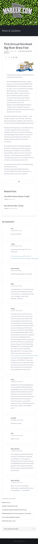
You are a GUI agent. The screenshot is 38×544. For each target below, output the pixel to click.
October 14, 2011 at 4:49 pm (16, 451)
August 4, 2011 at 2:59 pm (16, 270)
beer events (22, 51)
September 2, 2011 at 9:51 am (17, 381)
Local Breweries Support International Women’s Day (14, 510)
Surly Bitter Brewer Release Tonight (17, 196)
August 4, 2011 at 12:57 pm (16, 246)
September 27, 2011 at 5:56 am (17, 420)
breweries (6, 52)
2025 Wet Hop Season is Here (8, 521)
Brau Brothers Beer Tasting (13, 206)
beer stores (29, 51)
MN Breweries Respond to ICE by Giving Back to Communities (16, 513)
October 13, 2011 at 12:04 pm (17, 435)
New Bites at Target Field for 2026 (9, 506)
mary (12, 379)
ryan (6, 51)
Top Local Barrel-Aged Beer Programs (11, 517)
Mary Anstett (15, 268)
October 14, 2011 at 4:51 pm (16, 482)
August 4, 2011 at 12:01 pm (16, 230)
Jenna (13, 309)
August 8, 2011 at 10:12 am (16, 286)
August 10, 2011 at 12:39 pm (16, 310)
